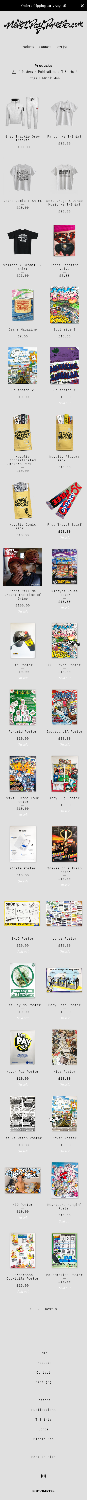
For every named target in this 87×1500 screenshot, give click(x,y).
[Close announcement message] (82, 5)
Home (43, 1353)
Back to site (43, 1457)
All (14, 71)
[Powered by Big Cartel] (43, 1491)
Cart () (61, 47)
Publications (47, 71)
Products (27, 47)
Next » (51, 1309)
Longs (32, 78)
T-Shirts (67, 71)
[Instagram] (43, 1476)
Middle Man (51, 78)
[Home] (43, 26)
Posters (27, 71)
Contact (45, 47)
